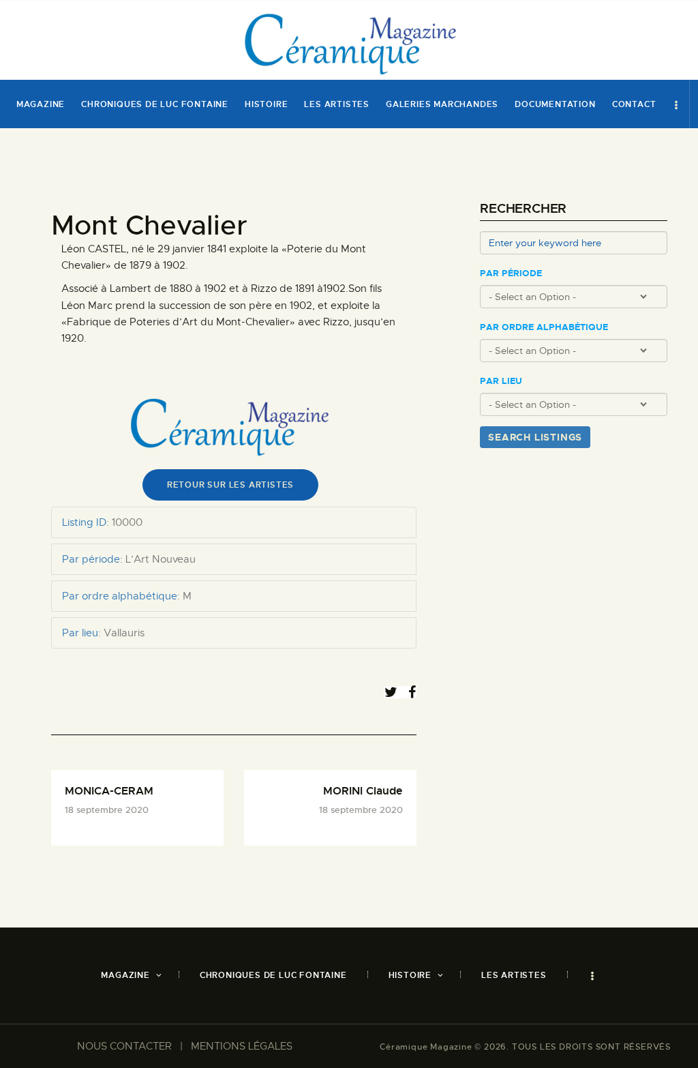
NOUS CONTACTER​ (124, 1046)
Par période (511, 273)
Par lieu (501, 381)
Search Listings (535, 437)
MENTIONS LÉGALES (241, 1046)
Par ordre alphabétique (544, 327)
